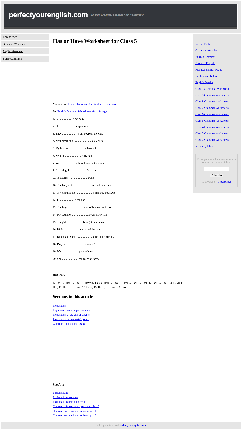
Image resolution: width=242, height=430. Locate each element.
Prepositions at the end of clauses (71, 314)
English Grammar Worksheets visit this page (82, 111)
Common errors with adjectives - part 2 (74, 415)
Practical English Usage (208, 69)
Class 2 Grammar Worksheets (212, 139)
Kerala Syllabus (204, 146)
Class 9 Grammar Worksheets (212, 95)
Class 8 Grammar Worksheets (212, 101)
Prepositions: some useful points (71, 319)
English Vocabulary (206, 75)
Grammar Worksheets (15, 44)
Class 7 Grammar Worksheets (212, 107)
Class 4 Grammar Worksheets (212, 127)
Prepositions (59, 305)
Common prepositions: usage (69, 323)
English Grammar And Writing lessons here (92, 103)
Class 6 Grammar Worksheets (212, 114)
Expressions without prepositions (71, 310)
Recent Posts (10, 36)
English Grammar (13, 51)
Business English (12, 58)
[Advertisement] (121, 74)
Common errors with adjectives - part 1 (74, 410)
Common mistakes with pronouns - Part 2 (76, 406)
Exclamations (60, 392)
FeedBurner (224, 181)
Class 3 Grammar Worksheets (212, 133)
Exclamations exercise (65, 397)
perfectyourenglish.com (133, 425)
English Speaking (205, 82)
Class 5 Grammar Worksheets (212, 120)
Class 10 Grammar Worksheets (212, 88)
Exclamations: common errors (69, 401)
